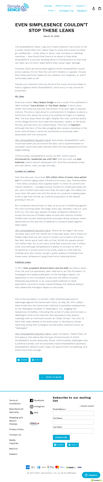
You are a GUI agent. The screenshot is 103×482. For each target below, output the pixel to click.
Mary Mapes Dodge (43, 102)
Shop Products (63, 5)
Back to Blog (53, 377)
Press (51, 10)
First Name (57, 418)
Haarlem (75, 125)
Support (81, 5)
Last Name (57, 427)
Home (48, 5)
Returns (13, 448)
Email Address (60, 409)
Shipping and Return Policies (16, 420)
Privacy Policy (16, 429)
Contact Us (66, 10)
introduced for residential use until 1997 (36, 159)
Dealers (82, 10)
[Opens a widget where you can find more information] (91, 475)
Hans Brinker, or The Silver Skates (48, 105)
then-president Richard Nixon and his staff (45, 268)
